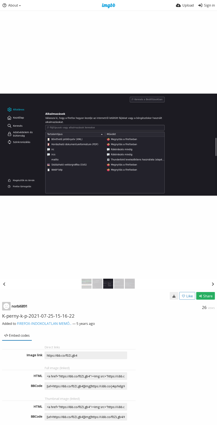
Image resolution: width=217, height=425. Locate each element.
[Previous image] (4, 284)
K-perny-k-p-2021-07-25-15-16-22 (38, 316)
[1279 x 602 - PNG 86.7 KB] (174, 296)
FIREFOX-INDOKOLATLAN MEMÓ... (44, 323)
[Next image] (213, 284)
